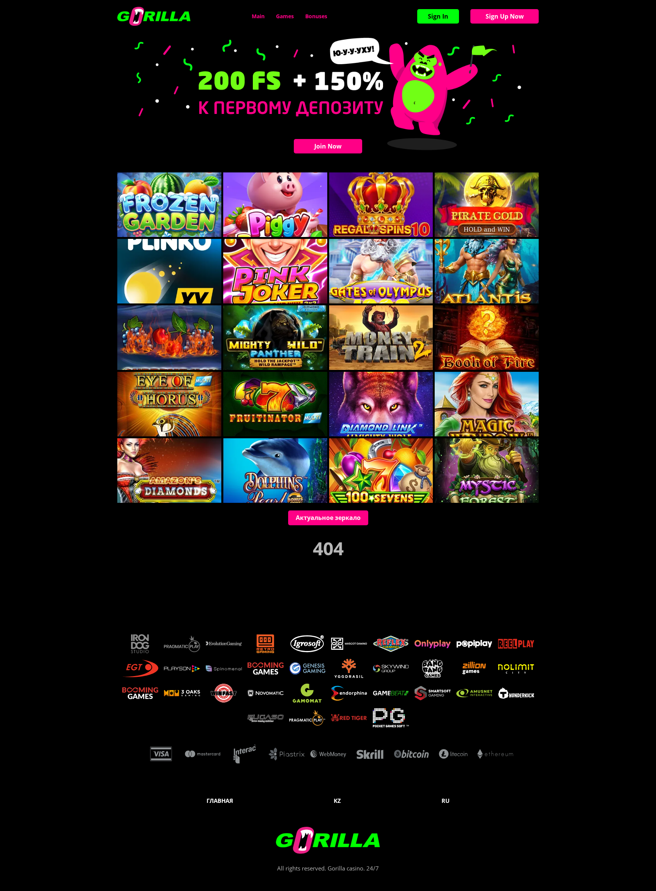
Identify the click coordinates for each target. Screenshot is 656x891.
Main (258, 16)
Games (285, 16)
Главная (220, 800)
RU (445, 800)
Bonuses (316, 16)
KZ (337, 800)
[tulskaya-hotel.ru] (154, 16)
